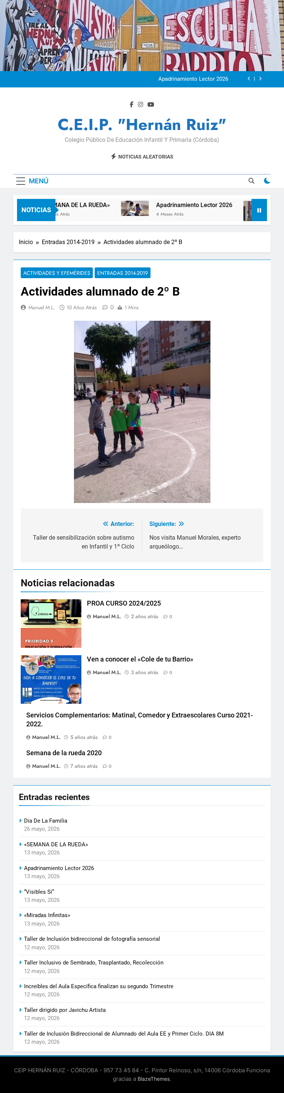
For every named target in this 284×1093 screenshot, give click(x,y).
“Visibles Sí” (39, 892)
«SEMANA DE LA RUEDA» (65, 205)
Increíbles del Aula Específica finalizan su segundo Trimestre (98, 986)
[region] (142, 412)
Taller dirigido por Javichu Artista (65, 1010)
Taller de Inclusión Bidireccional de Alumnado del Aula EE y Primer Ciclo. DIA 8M (124, 1033)
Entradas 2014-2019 (122, 273)
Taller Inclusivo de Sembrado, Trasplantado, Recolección (93, 962)
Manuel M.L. (41, 307)
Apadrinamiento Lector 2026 (193, 79)
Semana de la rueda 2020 (64, 753)
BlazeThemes (154, 1079)
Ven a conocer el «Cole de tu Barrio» (140, 659)
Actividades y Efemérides (56, 273)
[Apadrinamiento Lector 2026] (124, 208)
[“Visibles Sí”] (246, 211)
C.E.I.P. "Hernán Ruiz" (142, 124)
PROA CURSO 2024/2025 (124, 603)
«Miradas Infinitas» (47, 915)
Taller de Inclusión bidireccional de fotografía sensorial (92, 939)
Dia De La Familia (45, 820)
